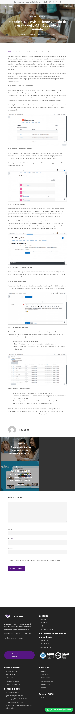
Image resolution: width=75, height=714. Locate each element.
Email (10, 539)
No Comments (50, 34)
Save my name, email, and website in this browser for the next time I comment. (35, 560)
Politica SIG (9, 678)
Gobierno (43, 626)
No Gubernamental (47, 629)
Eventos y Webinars (47, 681)
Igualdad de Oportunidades (14, 696)
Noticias (42, 16)
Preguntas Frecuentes (13, 681)
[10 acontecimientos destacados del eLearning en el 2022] (20, 449)
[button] (59, 710)
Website (10, 548)
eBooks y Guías (45, 678)
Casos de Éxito (45, 674)
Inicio (10, 52)
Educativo (44, 623)
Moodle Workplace (46, 644)
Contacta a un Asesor (17, 655)
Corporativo (44, 619)
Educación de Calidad (12, 692)
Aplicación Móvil (46, 647)
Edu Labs (23, 34)
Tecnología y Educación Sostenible (17, 699)
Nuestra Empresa (11, 671)
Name (10, 529)
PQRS (42, 697)
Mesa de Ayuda (10, 674)
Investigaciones (45, 684)
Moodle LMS (45, 640)
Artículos (33, 16)
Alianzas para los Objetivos (14, 702)
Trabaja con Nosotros (13, 684)
